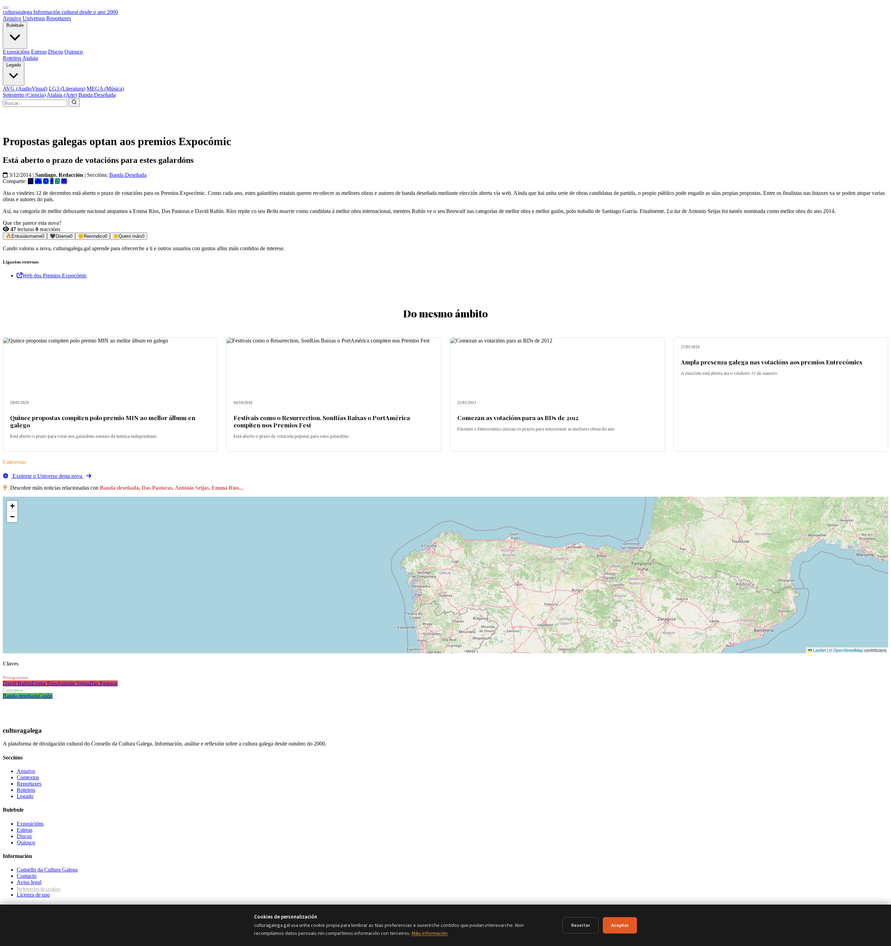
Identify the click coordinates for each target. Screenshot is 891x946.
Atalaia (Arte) (62, 95)
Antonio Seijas (73, 683)
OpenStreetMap (848, 650)
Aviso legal (29, 882)
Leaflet (819, 650)
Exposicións (16, 52)
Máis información (429, 933)
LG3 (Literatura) (67, 89)
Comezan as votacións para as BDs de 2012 (517, 417)
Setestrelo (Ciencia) (24, 95)
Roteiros (12, 58)
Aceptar (620, 925)
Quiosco (73, 52)
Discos (55, 52)
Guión (46, 696)
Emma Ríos (44, 683)
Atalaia (30, 58)
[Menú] (5, 8)
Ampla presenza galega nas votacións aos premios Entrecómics (771, 362)
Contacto (27, 876)
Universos (34, 18)
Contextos (28, 777)
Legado (13, 65)
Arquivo (12, 18)
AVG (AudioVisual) (25, 89)
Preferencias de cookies (39, 888)
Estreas (39, 52)
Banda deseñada (21, 696)
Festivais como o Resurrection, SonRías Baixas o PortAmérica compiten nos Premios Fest (322, 421)
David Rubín (17, 683)
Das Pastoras (103, 683)
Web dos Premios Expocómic (54, 275)
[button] (12, 506)
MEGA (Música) (105, 89)
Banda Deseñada (97, 95)
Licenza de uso (33, 895)
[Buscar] (74, 102)
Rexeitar (580, 925)
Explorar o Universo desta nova (47, 476)
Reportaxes (58, 18)
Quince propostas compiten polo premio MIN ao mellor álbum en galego (102, 421)
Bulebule (15, 25)
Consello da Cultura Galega (47, 870)
